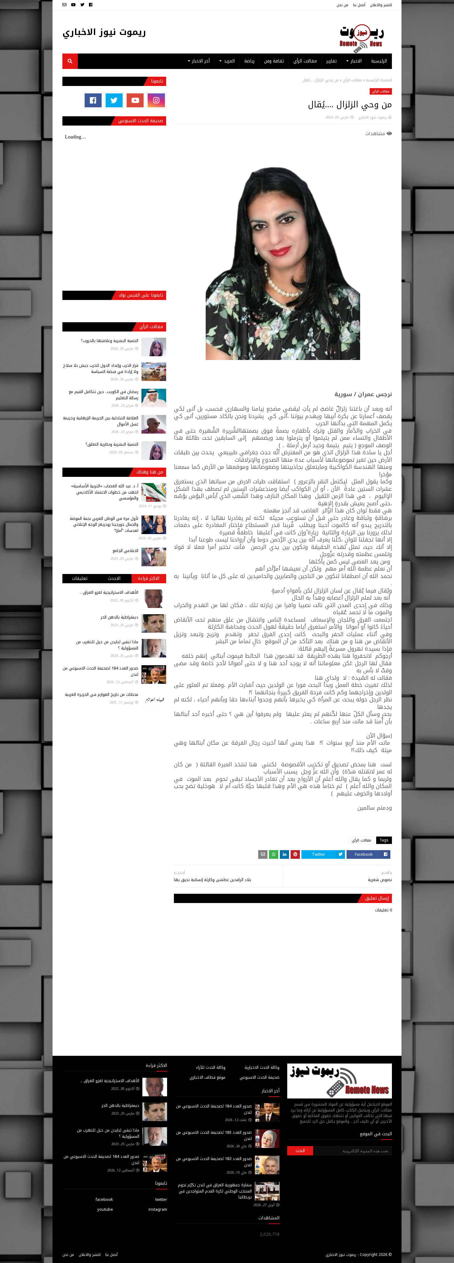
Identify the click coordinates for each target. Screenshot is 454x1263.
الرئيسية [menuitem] (379, 61)
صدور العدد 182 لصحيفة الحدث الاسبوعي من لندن (214, 1162)
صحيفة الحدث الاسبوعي (260, 1077)
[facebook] (90, 5)
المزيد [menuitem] (229, 61)
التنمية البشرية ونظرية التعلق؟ (112, 444)
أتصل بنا (359, 5)
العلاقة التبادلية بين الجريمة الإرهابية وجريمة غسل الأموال (100, 421)
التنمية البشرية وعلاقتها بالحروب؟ (109, 341)
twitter (161, 1199)
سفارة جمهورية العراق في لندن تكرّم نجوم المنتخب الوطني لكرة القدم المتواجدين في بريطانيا (215, 1191)
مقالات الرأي (352, 80)
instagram (158, 1209)
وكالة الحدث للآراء (210, 1067)
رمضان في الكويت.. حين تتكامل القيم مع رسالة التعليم (103, 395)
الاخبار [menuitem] (356, 61)
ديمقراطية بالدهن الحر (119, 617)
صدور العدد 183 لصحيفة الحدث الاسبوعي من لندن (214, 1135)
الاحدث (114, 578)
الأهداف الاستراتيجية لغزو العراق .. (109, 592)
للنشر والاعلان (381, 5)
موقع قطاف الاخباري (207, 1077)
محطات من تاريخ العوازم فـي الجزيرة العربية (101, 694)
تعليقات (79, 578)
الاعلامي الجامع (125, 550)
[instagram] (156, 100)
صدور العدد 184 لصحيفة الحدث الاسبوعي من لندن (100, 671)
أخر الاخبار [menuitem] (201, 61)
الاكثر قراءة (148, 578)
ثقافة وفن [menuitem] (274, 61)
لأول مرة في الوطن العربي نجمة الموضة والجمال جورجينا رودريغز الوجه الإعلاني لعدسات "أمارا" (104, 524)
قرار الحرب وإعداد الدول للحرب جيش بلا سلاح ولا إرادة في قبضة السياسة (100, 368)
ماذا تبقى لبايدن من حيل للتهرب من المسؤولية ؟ (107, 645)
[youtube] (73, 5)
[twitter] (82, 5)
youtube (105, 1209)
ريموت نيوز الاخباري (104, 32)
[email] (65, 5)
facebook (104, 1199)
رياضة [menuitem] (249, 61)
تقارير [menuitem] (331, 61)
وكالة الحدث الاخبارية (262, 1067)
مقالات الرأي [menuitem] (305, 61)
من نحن (342, 5)
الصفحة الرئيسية (379, 80)
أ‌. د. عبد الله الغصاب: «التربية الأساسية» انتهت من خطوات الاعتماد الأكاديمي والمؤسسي (104, 492)
